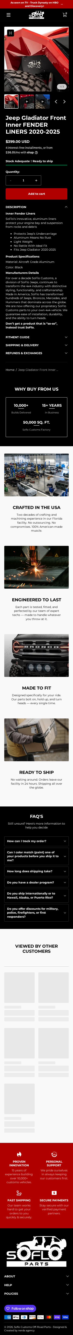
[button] (64, 15)
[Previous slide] (56, 101)
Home (10, 370)
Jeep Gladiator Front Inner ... (38, 370)
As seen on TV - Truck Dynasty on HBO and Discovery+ (34, 4)
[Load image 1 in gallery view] (11, 101)
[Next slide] (64, 101)
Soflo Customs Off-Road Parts (32, 1326)
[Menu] (8, 15)
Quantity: (13, 172)
